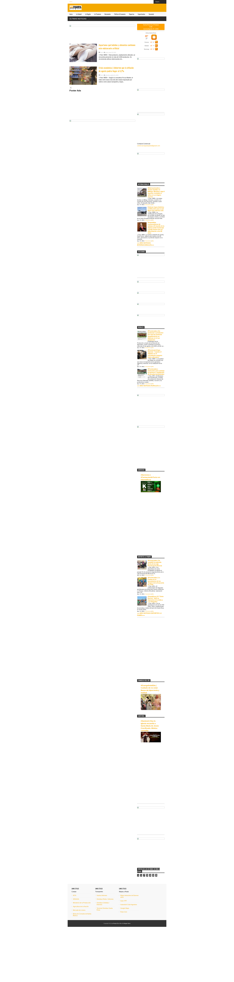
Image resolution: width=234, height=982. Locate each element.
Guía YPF (123, 901)
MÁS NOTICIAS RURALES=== (150, 386)
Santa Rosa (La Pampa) (151, 25)
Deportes (131, 14)
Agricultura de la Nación (81, 906)
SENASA (76, 899)
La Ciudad (79, 14)
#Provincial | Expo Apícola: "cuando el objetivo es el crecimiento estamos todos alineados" (155, 353)
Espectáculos (141, 14)
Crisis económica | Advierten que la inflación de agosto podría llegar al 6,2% (116, 69)
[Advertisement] (102, 105)
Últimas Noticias (77, 19)
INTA (74, 895)
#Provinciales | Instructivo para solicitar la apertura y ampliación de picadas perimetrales (156, 371)
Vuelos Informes (102, 895)
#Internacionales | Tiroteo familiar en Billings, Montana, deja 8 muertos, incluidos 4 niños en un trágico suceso (156, 192)
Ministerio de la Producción (82, 903)
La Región (88, 14)
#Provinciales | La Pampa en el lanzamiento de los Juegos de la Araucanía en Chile (156, 581)
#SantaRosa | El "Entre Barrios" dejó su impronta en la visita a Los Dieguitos (156, 599)
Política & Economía (119, 14)
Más (153, 204)
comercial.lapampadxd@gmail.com (148, 146)
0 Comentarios (148, 204)
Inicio (70, 1)
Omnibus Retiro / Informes (105, 899)
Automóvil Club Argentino (128, 904)
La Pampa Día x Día (116, 923)
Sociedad (151, 14)
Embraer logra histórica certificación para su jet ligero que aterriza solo (156, 208)
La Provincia (97, 14)
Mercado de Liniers (79, 910)
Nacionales (108, 14)
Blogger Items (127, 923)
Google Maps (124, 908)
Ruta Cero (123, 912)
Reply (101, 52)
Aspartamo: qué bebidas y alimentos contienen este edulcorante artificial (117, 46)
